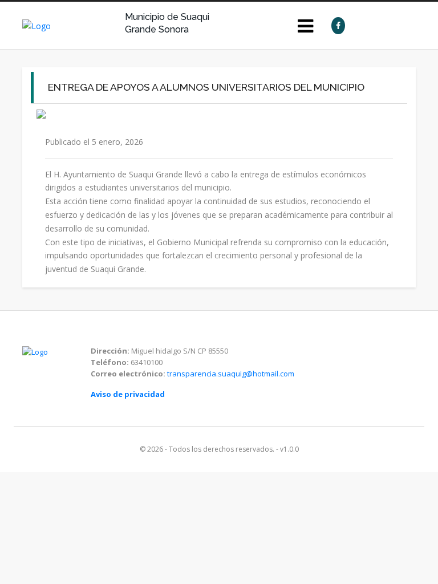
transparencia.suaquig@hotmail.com (230, 373)
